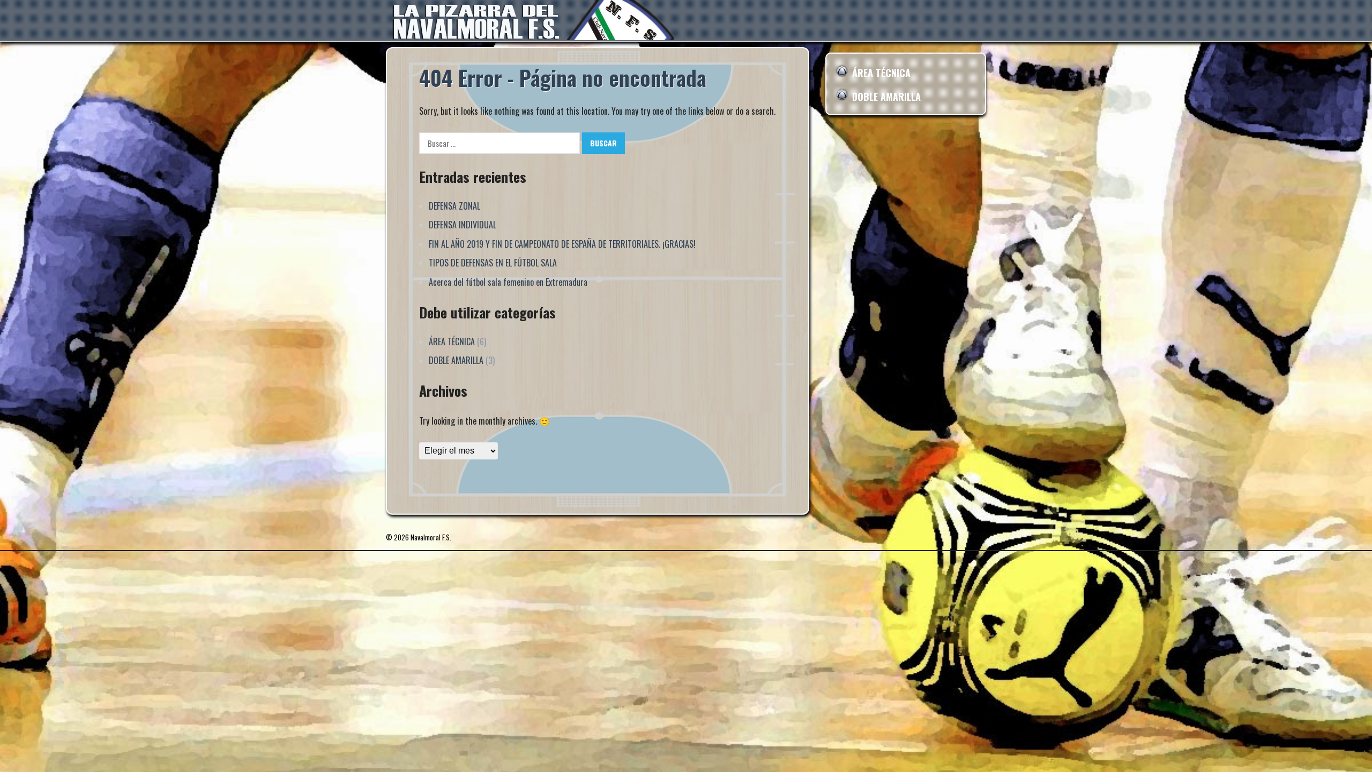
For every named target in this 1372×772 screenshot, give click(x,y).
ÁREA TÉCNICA (452, 341)
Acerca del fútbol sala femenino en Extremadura (508, 282)
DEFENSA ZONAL (454, 205)
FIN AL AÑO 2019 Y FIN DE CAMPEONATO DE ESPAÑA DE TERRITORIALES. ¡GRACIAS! (562, 243)
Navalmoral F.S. (431, 537)
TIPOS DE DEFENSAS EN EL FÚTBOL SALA (493, 262)
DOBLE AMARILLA (456, 360)
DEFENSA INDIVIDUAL (462, 224)
